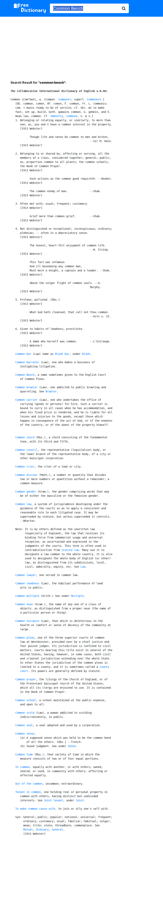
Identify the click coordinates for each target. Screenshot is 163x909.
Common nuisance (27, 620)
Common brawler (26, 387)
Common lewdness (27, 583)
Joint (80, 800)
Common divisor (26, 474)
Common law (23, 504)
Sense (72, 746)
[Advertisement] (81, 45)
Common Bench (24, 374)
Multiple (77, 595)
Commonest (94, 99)
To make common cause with (35, 808)
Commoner (64, 99)
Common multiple (27, 595)
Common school (25, 700)
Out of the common (28, 783)
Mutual (28, 829)
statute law (70, 550)
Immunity (56, 116)
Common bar (23, 353)
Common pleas (24, 637)
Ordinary (42, 829)
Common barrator (27, 362)
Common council (26, 449)
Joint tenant (53, 800)
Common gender (25, 491)
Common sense (24, 733)
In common (22, 767)
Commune (71, 116)
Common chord (24, 437)
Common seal (24, 725)
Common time (24, 754)
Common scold (24, 712)
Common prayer (25, 679)
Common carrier (26, 399)
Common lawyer (25, 575)
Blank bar (62, 353)
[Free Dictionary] (30, 8)
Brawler (51, 391)
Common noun (24, 604)
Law (83, 566)
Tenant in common (28, 792)
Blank (86, 353)
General (57, 829)
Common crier (24, 466)
